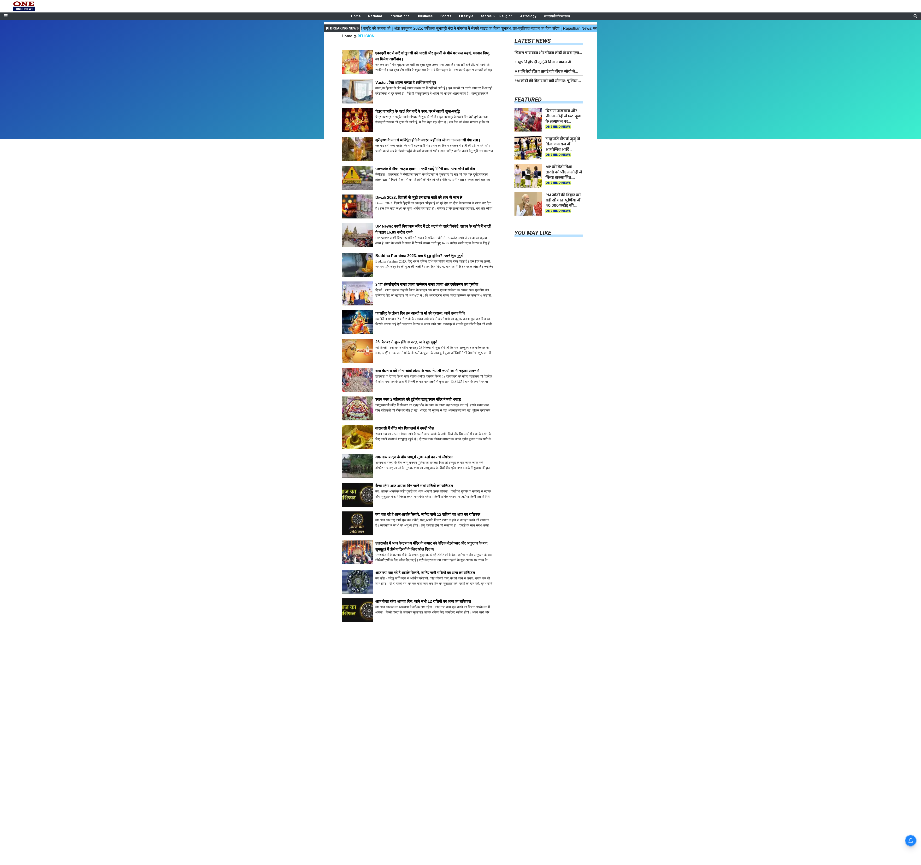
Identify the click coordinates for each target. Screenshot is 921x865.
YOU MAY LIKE (532, 232)
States (486, 16)
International (400, 16)
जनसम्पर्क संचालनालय (557, 16)
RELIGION (366, 36)
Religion (506, 16)
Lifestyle (466, 16)
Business (425, 16)
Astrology (528, 16)
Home (355, 16)
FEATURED (528, 99)
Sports (445, 16)
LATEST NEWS (532, 41)
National (375, 16)
